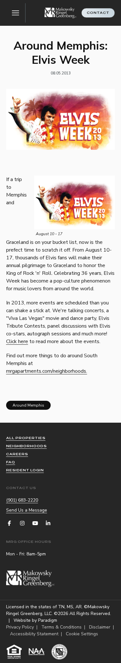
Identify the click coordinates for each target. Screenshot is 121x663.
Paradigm (47, 620)
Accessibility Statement (34, 634)
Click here (17, 341)
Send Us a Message (26, 510)
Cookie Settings (82, 634)
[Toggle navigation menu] (15, 13)
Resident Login (25, 470)
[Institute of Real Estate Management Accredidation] (59, 652)
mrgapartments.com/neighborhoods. (46, 371)
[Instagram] (22, 523)
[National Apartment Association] (37, 652)
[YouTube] (35, 523)
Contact (98, 13)
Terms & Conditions (61, 627)
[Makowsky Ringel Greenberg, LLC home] (61, 13)
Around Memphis (28, 405)
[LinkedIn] (48, 523)
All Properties (25, 438)
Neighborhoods (26, 446)
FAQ (10, 462)
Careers (17, 454)
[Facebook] (9, 523)
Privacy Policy (20, 627)
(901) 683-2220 (22, 500)
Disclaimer (99, 627)
